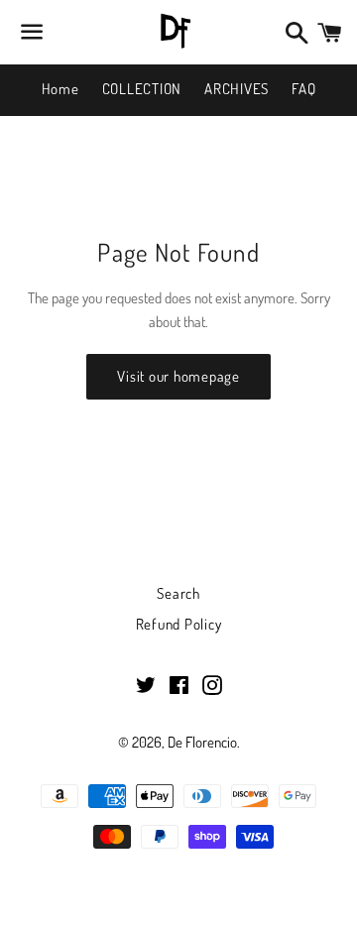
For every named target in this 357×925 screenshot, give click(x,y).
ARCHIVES (236, 88)
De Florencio (202, 742)
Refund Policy (179, 624)
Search (178, 593)
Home (60, 88)
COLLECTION (142, 88)
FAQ (303, 88)
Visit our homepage (178, 376)
